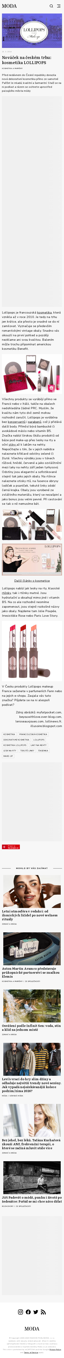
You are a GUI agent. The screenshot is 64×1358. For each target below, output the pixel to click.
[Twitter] (35, 1312)
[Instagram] (20, 1312)
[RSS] (43, 1312)
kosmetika (44, 312)
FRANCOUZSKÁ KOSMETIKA (33, 734)
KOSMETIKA (9, 734)
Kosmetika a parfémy (12, 68)
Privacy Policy (55, 1349)
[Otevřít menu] (58, 6)
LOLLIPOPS (38, 740)
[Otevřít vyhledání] (51, 6)
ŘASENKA (43, 750)
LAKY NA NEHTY (39, 745)
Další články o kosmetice (32, 581)
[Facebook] (28, 1312)
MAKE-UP (8, 756)
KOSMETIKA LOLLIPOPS (14, 745)
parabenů (34, 422)
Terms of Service (31, 1352)
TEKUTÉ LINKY (27, 750)
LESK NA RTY (9, 750)
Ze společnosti (32, 981)
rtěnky (6, 593)
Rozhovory (8, 1206)
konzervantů (17, 422)
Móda (5, 1096)
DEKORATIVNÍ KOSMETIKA (16, 740)
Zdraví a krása (9, 924)
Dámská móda (16, 1096)
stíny (13, 444)
